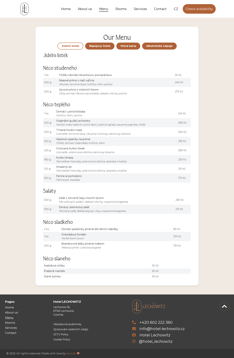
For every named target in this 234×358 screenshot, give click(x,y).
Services (140, 9)
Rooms (121, 9)
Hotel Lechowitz (154, 335)
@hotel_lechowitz (155, 341)
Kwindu (71, 353)
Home (66, 9)
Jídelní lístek (70, 45)
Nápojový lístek (99, 45)
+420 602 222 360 (156, 322)
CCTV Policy (60, 334)
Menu (103, 9)
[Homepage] (24, 9)
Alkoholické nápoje (159, 45)
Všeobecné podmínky (67, 324)
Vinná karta (128, 45)
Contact (160, 9)
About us (85, 9)
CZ (176, 9)
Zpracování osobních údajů (70, 329)
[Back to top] (224, 306)
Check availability (199, 9)
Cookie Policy (61, 339)
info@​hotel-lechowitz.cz (162, 328)
